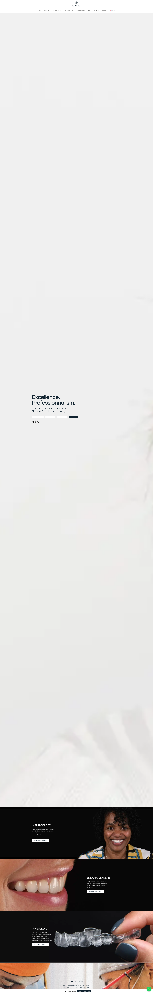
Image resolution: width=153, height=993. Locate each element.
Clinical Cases (81, 10)
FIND (73, 417)
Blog (89, 10)
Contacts (104, 10)
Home (39, 10)
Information (55, 10)
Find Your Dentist (69, 10)
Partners (96, 10)
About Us (46, 10)
